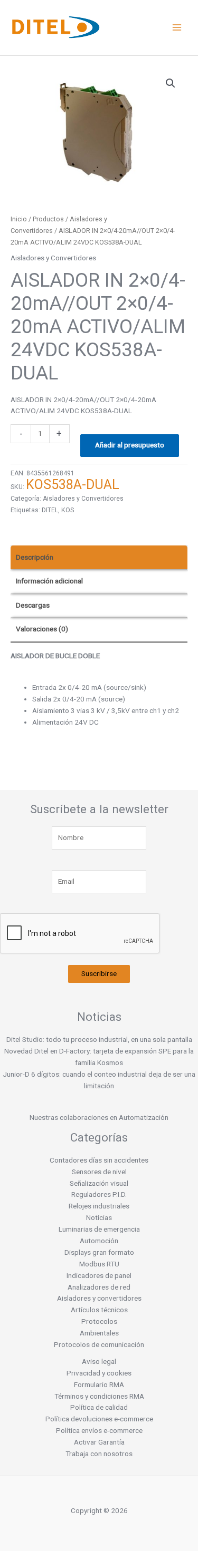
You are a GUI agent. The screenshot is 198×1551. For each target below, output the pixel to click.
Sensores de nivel (99, 1171)
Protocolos (99, 1321)
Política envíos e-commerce (99, 1430)
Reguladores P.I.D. (99, 1194)
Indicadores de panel (99, 1275)
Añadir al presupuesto (129, 445)
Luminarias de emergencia (99, 1229)
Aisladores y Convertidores (53, 257)
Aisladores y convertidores (99, 1298)
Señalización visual (99, 1183)
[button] (170, 83)
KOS (67, 510)
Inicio (19, 219)
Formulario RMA (99, 1384)
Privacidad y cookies (99, 1373)
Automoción (99, 1240)
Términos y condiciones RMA (99, 1396)
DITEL (50, 510)
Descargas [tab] (33, 605)
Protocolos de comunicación (99, 1344)
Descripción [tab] (34, 557)
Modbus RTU (99, 1264)
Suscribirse (99, 973)
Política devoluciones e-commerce (99, 1419)
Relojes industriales (99, 1206)
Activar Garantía (99, 1442)
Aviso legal (99, 1361)
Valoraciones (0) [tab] (42, 629)
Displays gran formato (99, 1252)
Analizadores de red (99, 1287)
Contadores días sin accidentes (99, 1160)
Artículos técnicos (99, 1309)
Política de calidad (99, 1407)
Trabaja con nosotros (99, 1453)
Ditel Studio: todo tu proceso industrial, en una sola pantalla (99, 1039)
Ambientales (99, 1333)
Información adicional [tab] (49, 581)
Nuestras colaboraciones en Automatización (99, 1117)
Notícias (99, 1217)
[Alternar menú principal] (177, 27)
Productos (48, 219)
